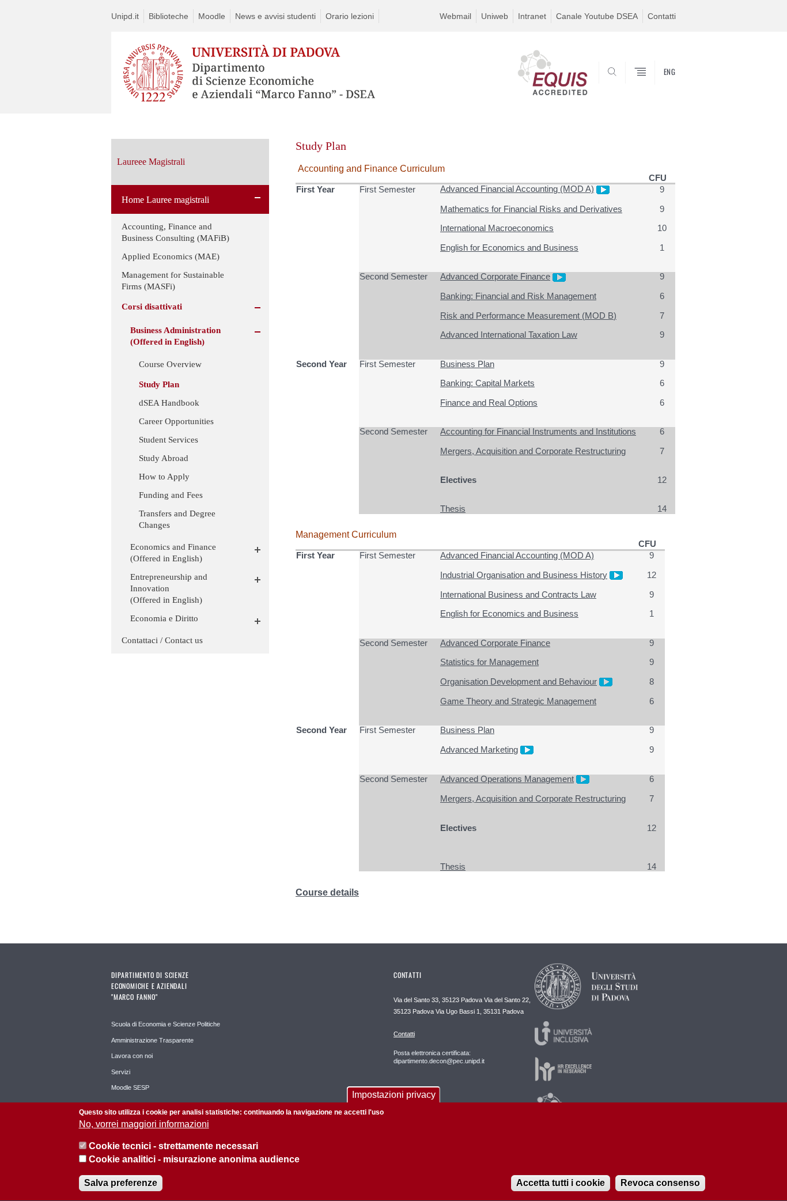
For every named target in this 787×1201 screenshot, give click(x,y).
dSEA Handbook (169, 402)
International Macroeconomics (497, 228)
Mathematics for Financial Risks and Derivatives (531, 209)
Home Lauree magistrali (165, 200)
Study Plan (159, 384)
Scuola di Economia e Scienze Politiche (165, 1024)
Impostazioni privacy (394, 1095)
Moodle (211, 16)
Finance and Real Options (489, 402)
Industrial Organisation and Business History (523, 575)
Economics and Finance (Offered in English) (173, 552)
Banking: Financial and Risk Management (518, 296)
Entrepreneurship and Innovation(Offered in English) (168, 588)
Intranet (532, 16)
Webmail (455, 16)
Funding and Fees (171, 495)
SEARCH (655, 86)
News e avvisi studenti (275, 16)
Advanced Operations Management (507, 779)
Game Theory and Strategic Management (518, 701)
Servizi (120, 1071)
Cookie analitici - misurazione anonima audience (194, 1160)
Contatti (662, 16)
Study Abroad (163, 458)
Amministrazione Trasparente (152, 1040)
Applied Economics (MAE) (171, 256)
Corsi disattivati (152, 306)
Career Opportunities (176, 421)
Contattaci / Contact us (162, 640)
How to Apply (164, 476)
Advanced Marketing (479, 749)
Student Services (168, 439)
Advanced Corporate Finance (495, 276)
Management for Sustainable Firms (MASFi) (173, 280)
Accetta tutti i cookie (560, 1183)
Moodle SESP (130, 1087)
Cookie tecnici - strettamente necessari (173, 1146)
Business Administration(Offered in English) (175, 336)
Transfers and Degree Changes (177, 519)
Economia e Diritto (164, 618)
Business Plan (467, 364)
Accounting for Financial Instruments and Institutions (538, 431)
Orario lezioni (350, 16)
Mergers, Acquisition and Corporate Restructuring (533, 451)
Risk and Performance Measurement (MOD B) (528, 315)
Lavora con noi (132, 1055)
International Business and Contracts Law (518, 594)
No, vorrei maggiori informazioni (144, 1125)
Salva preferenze (120, 1183)
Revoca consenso (660, 1183)
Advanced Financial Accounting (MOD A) (517, 189)
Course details (327, 892)
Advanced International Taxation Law (508, 334)
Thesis (453, 508)
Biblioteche (168, 16)
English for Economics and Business (509, 247)
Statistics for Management (489, 662)
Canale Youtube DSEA (597, 16)
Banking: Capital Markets (487, 383)
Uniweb (494, 16)
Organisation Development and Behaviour (518, 681)
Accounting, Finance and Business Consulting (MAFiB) (175, 232)
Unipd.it (125, 16)
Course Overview (170, 364)
